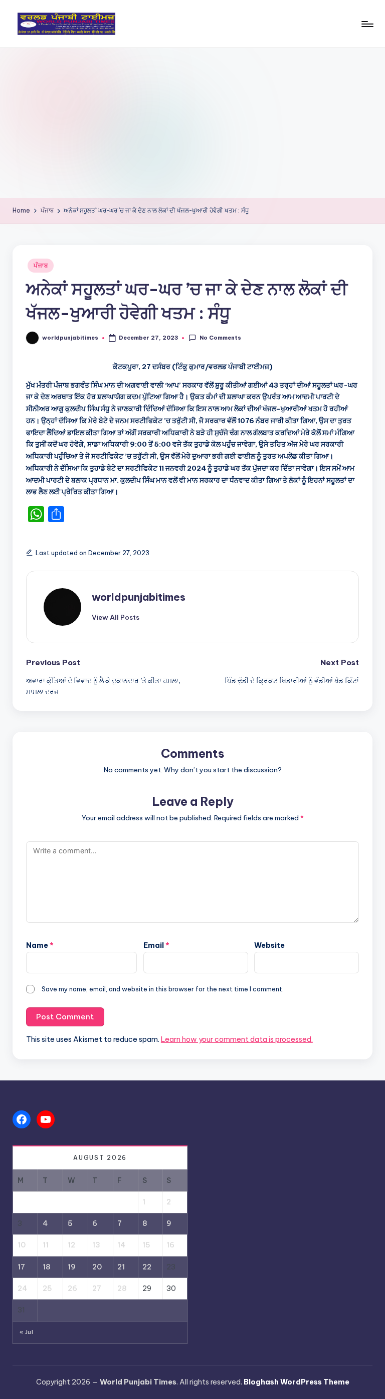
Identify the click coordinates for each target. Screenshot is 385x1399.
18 (47, 1266)
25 (47, 1288)
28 (122, 1288)
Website (269, 945)
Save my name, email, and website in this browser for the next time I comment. (163, 989)
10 (22, 1244)
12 (71, 1244)
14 (121, 1244)
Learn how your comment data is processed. (237, 1039)
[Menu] (366, 24)
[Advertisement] (192, 123)
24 (22, 1288)
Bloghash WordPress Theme (296, 1381)
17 (21, 1266)
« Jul (26, 1331)
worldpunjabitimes (138, 597)
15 (146, 1244)
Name (40, 945)
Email (156, 945)
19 (72, 1266)
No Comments (220, 337)
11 (46, 1244)
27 (96, 1288)
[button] (115, 617)
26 (72, 1288)
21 (121, 1266)
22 (146, 1266)
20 (97, 1266)
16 (170, 1244)
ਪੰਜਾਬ (41, 265)
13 (96, 1244)
